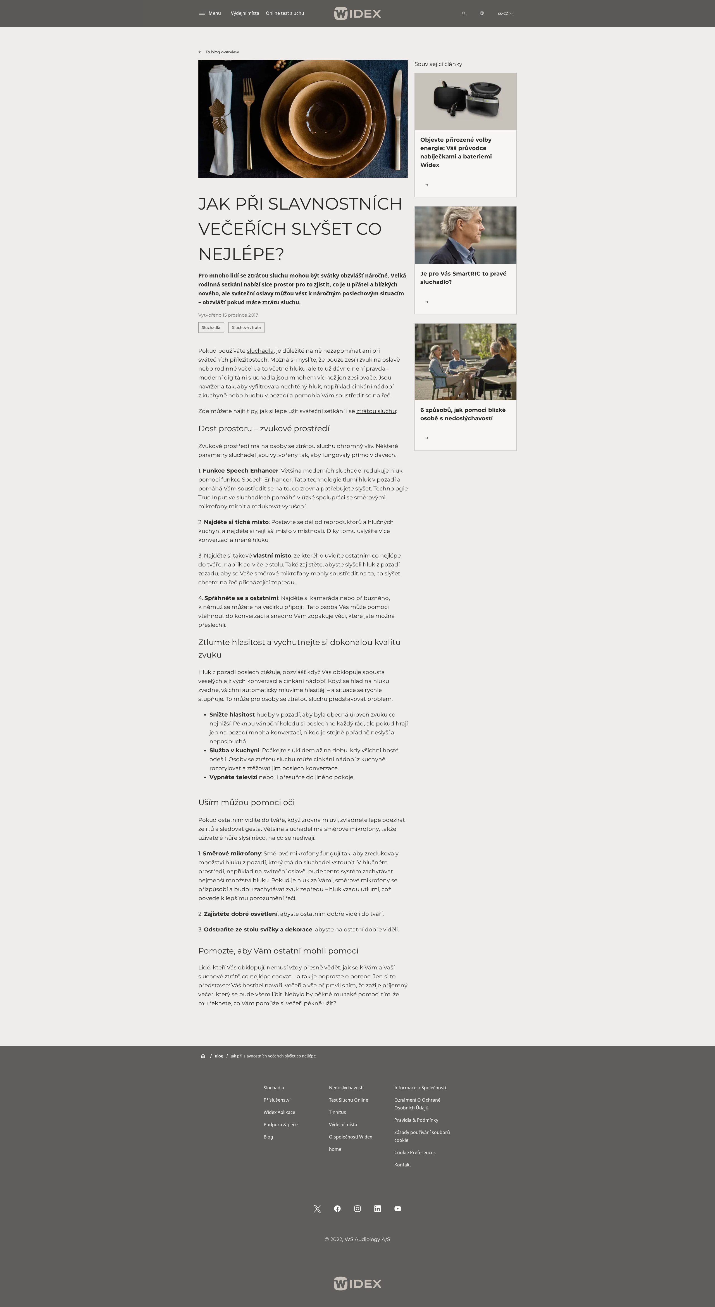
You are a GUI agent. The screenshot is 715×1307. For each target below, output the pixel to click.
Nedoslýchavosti (346, 1088)
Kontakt (402, 1165)
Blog (268, 1137)
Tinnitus (337, 1112)
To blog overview (222, 51)
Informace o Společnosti (420, 1088)
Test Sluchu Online (348, 1100)
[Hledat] (463, 13)
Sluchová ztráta (246, 327)
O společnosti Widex (350, 1137)
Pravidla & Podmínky (416, 1120)
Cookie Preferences (415, 1152)
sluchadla (260, 350)
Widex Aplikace (279, 1112)
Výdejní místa (245, 13)
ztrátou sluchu (376, 411)
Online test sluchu (285, 13)
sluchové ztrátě (219, 976)
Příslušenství (277, 1100)
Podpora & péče (281, 1124)
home (335, 1149)
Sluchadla (211, 327)
